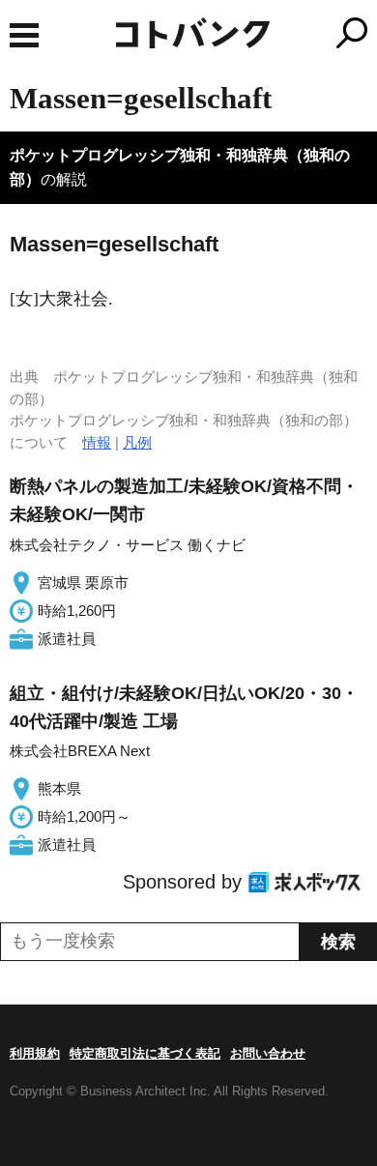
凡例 (137, 442)
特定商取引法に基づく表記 (145, 1053)
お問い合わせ (267, 1053)
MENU (24, 35)
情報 (96, 442)
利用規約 (35, 1053)
